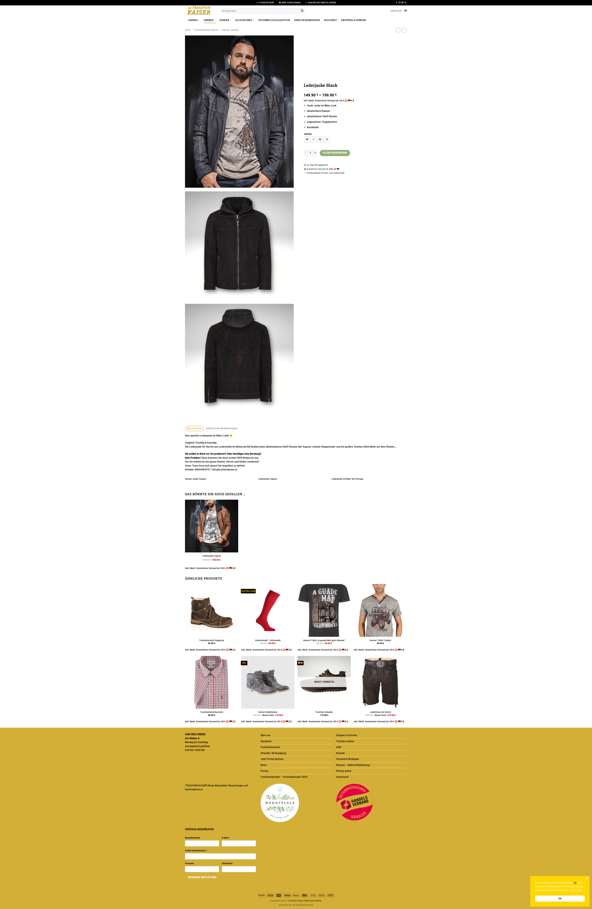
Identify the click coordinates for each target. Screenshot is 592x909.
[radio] (307, 139)
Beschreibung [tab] (194, 428)
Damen (193, 20)
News (264, 765)
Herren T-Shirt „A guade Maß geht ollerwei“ (324, 640)
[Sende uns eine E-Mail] (402, 3)
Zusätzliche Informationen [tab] (221, 428)
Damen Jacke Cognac (195, 479)
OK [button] (560, 898)
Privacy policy (343, 770)
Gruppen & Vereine (353, 20)
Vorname (189, 863)
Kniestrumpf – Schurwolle (268, 640)
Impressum (342, 776)
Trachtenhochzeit (270, 747)
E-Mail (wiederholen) (196, 850)
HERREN (209, 20)
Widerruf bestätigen (202, 877)
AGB (338, 747)
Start (187, 30)
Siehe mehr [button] (576, 890)
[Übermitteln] (302, 10)
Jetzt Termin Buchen (272, 759)
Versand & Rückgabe (347, 759)
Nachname (227, 863)
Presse (264, 770)
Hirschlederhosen (307, 20)
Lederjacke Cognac (267, 479)
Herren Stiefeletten (267, 712)
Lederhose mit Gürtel (380, 712)
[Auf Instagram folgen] (400, 3)
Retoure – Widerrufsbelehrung (353, 765)
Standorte (266, 741)
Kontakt (340, 753)
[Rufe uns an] (405, 3)
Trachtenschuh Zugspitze (211, 640)
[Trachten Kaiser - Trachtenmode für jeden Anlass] (200, 10)
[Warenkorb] (405, 10)
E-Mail (226, 838)
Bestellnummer (192, 838)
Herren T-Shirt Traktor (380, 640)
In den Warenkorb (335, 152)
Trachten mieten (345, 741)
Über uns (265, 735)
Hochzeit (330, 20)
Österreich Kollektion (274, 20)
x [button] (587, 878)
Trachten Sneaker (324, 712)
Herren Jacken (230, 30)
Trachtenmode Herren (206, 30)
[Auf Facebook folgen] (397, 3)
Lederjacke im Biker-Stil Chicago (347, 479)
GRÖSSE (308, 134)
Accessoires (243, 20)
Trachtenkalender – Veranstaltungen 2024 (284, 776)
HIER (239, 457)
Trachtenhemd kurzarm (211, 712)
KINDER (224, 20)
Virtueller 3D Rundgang (273, 753)
